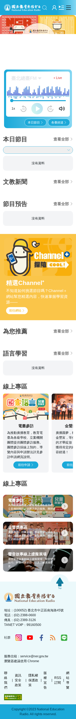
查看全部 (61, 141)
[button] (18, 53)
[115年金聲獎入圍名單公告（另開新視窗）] (38, 36)
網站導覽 (67, 682)
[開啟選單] (68, 7)
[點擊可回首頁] (22, 7)
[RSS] (52, 639)
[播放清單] (61, 7)
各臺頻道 (57, 124)
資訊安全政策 (18, 681)
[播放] (37, 110)
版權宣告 (45, 682)
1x (13, 110)
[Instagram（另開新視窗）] (18, 639)
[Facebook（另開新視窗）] (41, 639)
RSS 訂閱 (57, 682)
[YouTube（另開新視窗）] (30, 639)
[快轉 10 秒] (50, 110)
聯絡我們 (5, 682)
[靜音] (62, 110)
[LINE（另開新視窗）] (64, 639)
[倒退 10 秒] (23, 110)
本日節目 (34, 124)
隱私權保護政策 (33, 681)
